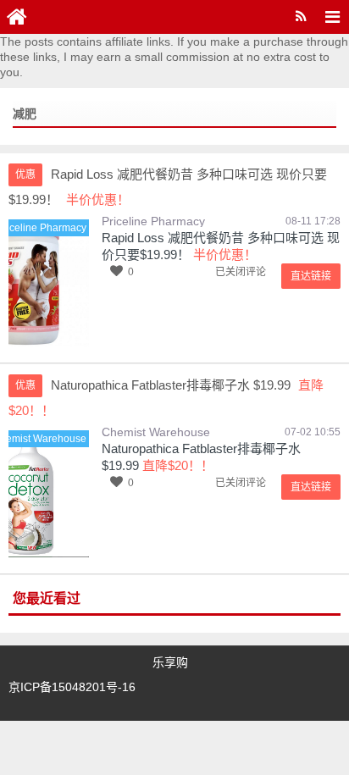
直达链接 (311, 276)
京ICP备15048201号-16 (72, 687)
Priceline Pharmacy (153, 221)
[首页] (17, 17)
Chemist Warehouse (156, 432)
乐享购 (170, 662)
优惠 (25, 174)
